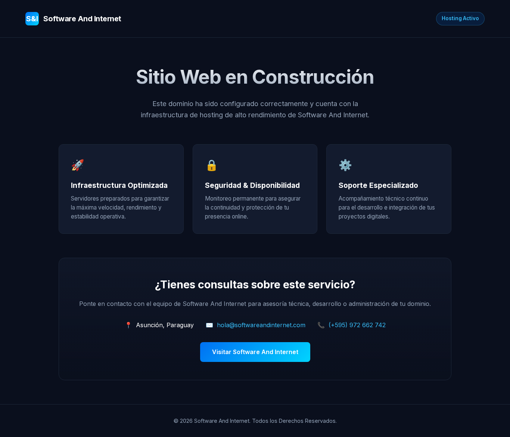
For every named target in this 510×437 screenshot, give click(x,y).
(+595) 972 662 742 (357, 325)
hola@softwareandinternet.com (261, 325)
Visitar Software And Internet (255, 352)
